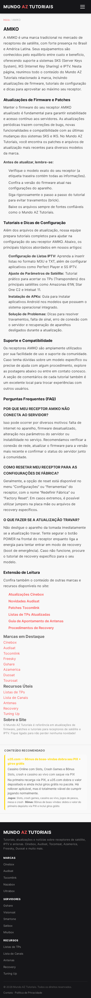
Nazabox (9, 884)
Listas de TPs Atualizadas (29, 614)
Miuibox (8, 932)
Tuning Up (11, 714)
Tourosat (10, 680)
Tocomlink (11, 653)
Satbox (7, 925)
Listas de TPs (14, 692)
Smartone (9, 919)
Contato (8, 992)
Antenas (9, 703)
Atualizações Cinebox (26, 594)
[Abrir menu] (82, 7)
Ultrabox (9, 891)
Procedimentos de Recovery (31, 628)
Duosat (9, 675)
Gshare (9, 664)
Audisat (9, 648)
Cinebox (10, 642)
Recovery (10, 708)
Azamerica (11, 669)
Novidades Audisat (23, 601)
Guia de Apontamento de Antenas (35, 621)
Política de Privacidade (28, 992)
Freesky (9, 659)
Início (6, 19)
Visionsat (9, 912)
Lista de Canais (15, 697)
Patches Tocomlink (23, 608)
